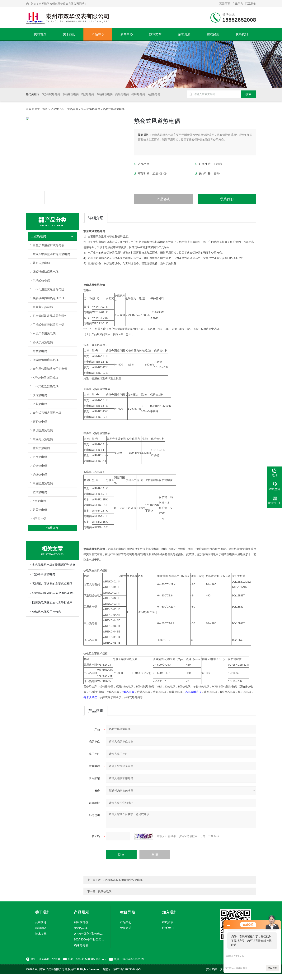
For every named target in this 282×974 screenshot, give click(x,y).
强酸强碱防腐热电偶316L (49, 298)
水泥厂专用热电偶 (44, 333)
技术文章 (155, 34)
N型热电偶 (39, 518)
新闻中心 (126, 34)
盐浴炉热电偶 (41, 448)
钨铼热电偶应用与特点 (46, 611)
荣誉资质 (184, 34)
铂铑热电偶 (40, 465)
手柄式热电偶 (41, 280)
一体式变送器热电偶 (46, 386)
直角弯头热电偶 (43, 307)
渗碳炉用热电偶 (43, 342)
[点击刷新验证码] (143, 836)
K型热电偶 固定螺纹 (45, 377)
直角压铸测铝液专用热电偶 (50, 368)
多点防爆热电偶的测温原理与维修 (53, 564)
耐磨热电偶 (40, 351)
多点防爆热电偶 (90, 109)
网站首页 (40, 34)
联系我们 (250, 3)
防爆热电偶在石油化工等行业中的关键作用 (54, 602)
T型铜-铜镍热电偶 (43, 574)
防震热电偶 (40, 509)
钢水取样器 (81, 922)
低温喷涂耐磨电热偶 (46, 359)
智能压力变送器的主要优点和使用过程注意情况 (54, 583)
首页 (45, 109)
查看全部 (52, 528)
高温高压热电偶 (43, 439)
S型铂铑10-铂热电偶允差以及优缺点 (54, 593)
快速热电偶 (40, 395)
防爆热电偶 (40, 492)
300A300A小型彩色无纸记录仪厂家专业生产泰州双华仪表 (89, 939)
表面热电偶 (40, 421)
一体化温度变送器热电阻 (48, 289)
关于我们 (69, 34)
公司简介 (41, 922)
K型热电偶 (39, 501)
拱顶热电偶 (104, 891)
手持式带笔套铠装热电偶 (48, 324)
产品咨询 (163, 199)
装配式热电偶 (41, 262)
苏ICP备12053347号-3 (127, 969)
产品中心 (98, 34)
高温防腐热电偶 (43, 483)
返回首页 (224, 3)
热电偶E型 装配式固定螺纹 (50, 315)
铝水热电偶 (40, 456)
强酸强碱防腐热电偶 (46, 271)
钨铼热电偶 (40, 474)
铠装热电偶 (40, 404)
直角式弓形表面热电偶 (47, 412)
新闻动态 (41, 928)
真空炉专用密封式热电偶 (48, 245)
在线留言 (237, 3)
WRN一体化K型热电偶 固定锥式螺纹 (89, 933)
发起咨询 (272, 968)
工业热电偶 (71, 109)
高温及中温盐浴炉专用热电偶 (51, 254)
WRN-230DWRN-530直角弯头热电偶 (120, 879)
